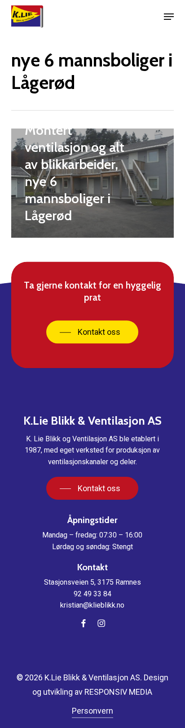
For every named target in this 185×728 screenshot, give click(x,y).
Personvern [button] (92, 710)
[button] (169, 16)
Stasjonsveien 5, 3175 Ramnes (92, 582)
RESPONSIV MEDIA (118, 692)
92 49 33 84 (92, 594)
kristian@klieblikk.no (92, 605)
